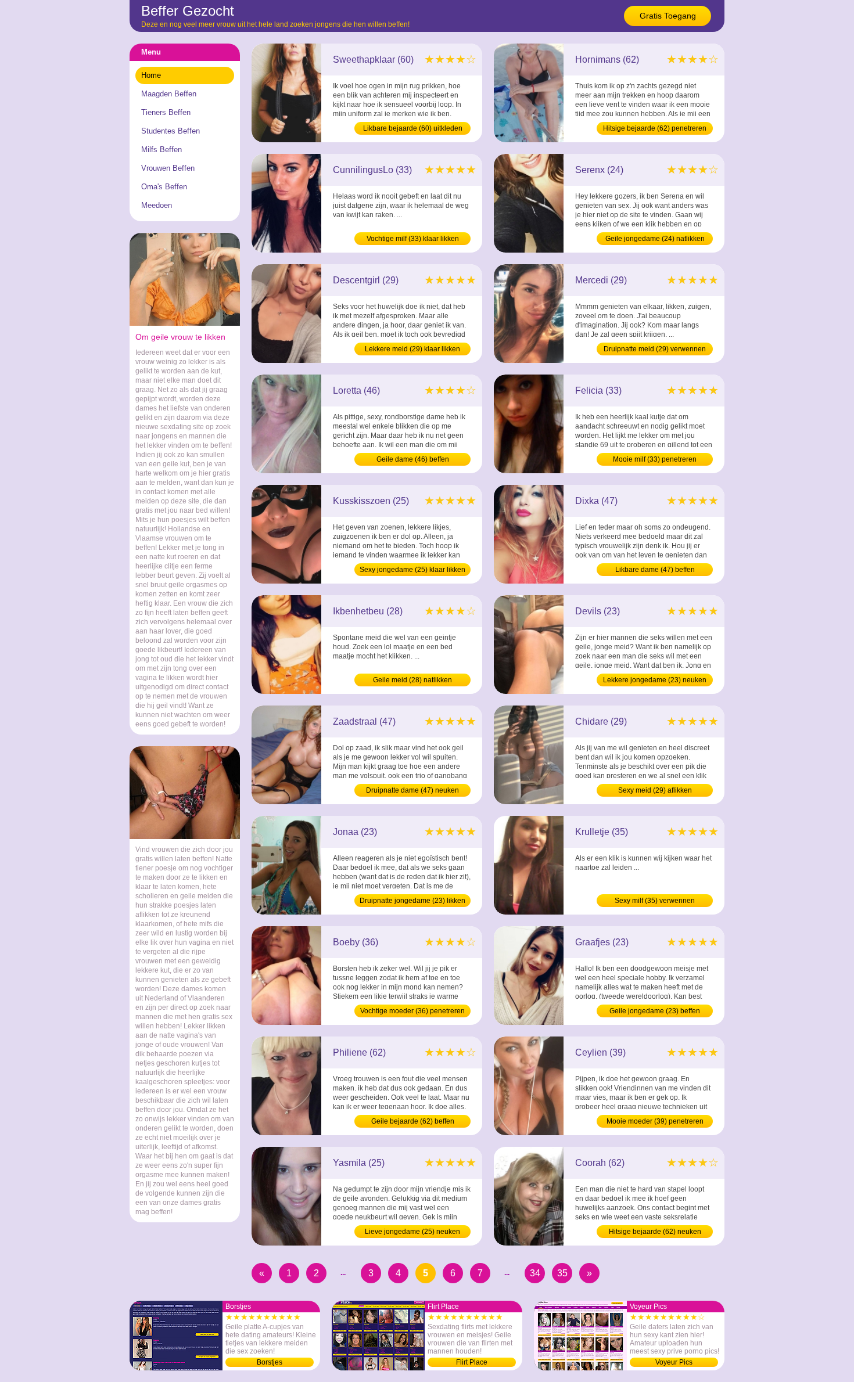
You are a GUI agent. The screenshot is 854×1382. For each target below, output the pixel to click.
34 (535, 1273)
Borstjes (269, 1362)
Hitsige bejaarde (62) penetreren (654, 128)
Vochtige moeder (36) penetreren (412, 1011)
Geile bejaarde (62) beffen (412, 1121)
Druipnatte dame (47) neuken (412, 790)
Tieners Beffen (166, 112)
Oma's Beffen (164, 186)
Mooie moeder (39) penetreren (655, 1121)
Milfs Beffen (161, 149)
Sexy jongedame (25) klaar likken (412, 570)
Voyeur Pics (673, 1362)
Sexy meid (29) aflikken (655, 790)
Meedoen (156, 205)
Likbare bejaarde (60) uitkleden (412, 128)
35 (562, 1273)
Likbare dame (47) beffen (655, 570)
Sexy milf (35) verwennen (655, 901)
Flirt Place (471, 1362)
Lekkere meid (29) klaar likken (412, 349)
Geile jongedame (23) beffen (654, 1011)
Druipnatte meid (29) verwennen (655, 349)
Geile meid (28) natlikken (412, 680)
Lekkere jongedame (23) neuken (654, 680)
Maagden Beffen (168, 93)
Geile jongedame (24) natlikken (655, 239)
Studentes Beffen (170, 131)
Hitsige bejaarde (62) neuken (655, 1232)
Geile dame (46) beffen (412, 459)
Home (151, 75)
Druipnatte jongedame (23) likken (412, 901)
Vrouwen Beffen (168, 168)
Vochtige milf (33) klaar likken (413, 239)
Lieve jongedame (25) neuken (412, 1232)
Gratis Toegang (668, 15)
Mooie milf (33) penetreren (655, 459)
